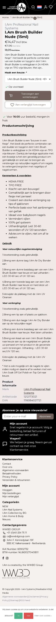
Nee (28, 616)
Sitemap (14, 600)
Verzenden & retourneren (16, 480)
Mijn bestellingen (11, 493)
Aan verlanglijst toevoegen (30, 104)
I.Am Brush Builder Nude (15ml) (27, 17)
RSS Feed (25, 600)
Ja (18, 616)
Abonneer (45, 416)
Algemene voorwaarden (15, 470)
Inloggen (7, 490)
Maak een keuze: (16, 72)
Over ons (7, 467)
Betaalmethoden (11, 473)
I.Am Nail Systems (12, 509)
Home (5, 17)
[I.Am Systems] (16, 7)
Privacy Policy (9, 476)
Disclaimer (34, 596)
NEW (5, 506)
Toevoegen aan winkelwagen (30, 95)
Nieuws (6, 519)
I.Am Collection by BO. (14, 513)
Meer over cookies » (43, 615)
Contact (6, 463)
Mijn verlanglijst (10, 496)
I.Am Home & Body (13, 516)
